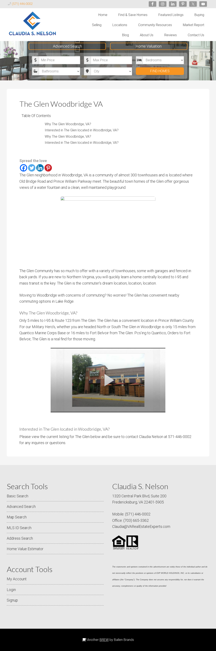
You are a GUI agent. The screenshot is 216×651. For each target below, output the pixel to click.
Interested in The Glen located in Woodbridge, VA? (82, 130)
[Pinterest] (48, 168)
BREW (104, 640)
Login (11, 589)
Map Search (17, 517)
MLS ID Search (19, 528)
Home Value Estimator (25, 549)
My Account (17, 579)
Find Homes (160, 71)
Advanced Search (67, 46)
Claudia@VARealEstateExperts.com (141, 526)
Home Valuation (149, 46)
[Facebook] (23, 168)
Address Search (20, 538)
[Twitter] (31, 168)
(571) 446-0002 (22, 4)
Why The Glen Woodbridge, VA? (68, 124)
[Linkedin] (40, 168)
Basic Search (17, 496)
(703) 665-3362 (136, 520)
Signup (12, 600)
